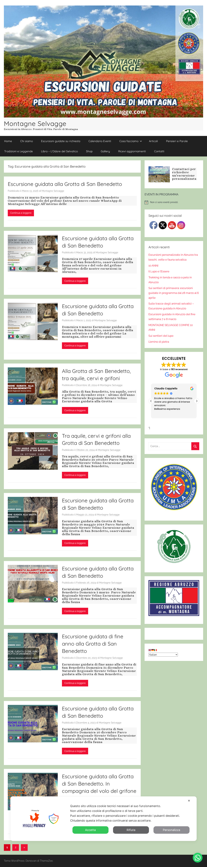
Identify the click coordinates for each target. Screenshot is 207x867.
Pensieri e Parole (177, 141)
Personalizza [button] (171, 830)
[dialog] (103, 818)
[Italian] (155, 649)
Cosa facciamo (128, 141)
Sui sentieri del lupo (160, 335)
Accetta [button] (90, 830)
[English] (149, 649)
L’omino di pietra (158, 341)
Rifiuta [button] (131, 830)
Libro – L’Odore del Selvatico (59, 151)
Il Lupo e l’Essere (158, 271)
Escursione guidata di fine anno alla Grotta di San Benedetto (92, 643)
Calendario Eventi (99, 141)
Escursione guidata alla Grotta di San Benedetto (65, 184)
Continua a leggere (21, 212)
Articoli (153, 141)
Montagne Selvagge (35, 123)
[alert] (174, 202)
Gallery (105, 151)
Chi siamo (26, 141)
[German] (152, 649)
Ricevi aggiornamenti (132, 151)
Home (8, 141)
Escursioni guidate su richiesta (60, 141)
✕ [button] (189, 800)
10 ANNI (153, 265)
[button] (196, 401)
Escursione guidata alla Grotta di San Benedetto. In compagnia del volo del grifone (99, 783)
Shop (89, 151)
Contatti (159, 151)
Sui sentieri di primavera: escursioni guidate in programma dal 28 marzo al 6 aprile (173, 292)
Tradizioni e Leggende (18, 151)
